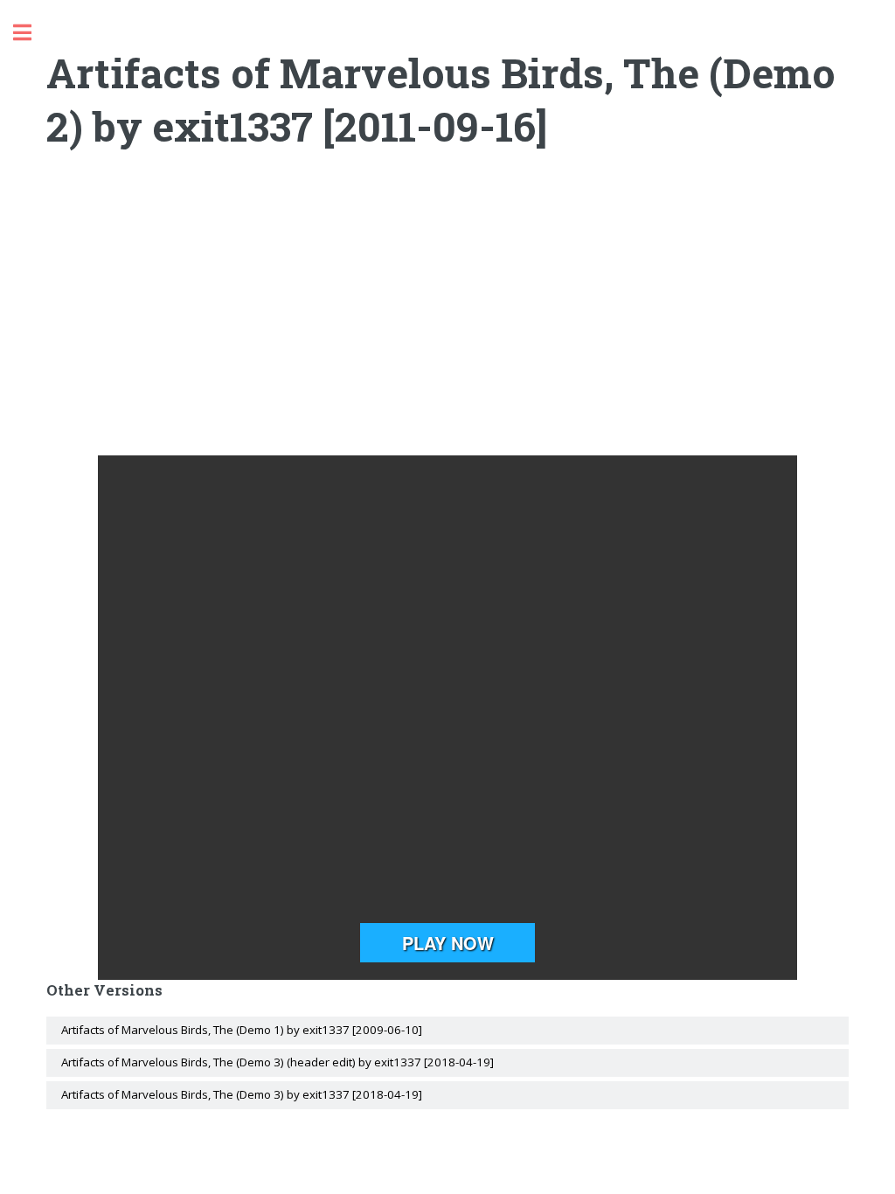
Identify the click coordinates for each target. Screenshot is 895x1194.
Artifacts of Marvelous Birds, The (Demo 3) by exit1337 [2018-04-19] (241, 1094)
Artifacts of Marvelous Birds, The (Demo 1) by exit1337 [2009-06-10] (241, 1030)
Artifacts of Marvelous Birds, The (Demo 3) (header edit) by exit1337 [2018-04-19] (277, 1062)
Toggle (31, 33)
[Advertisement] (448, 315)
